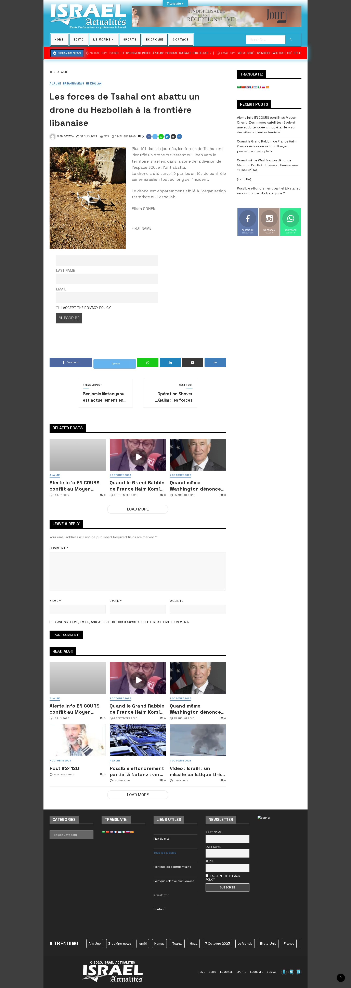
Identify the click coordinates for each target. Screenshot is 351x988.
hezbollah (94, 83)
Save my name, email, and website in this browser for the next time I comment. (122, 622)
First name (214, 832)
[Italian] (259, 87)
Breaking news (73, 83)
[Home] (51, 72)
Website (176, 601)
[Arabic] (239, 87)
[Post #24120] (78, 740)
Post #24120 (64, 768)
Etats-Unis (268, 943)
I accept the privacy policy (86, 308)
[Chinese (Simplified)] (243, 87)
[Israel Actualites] (88, 16)
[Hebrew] (255, 87)
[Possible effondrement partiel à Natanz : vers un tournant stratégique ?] (138, 740)
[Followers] (291, 972)
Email (61, 289)
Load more (138, 509)
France (289, 943)
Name (55, 601)
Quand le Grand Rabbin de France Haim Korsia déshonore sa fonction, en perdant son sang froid (138, 486)
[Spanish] (267, 87)
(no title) (244, 179)
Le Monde (245, 943)
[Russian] (263, 87)
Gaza (193, 943)
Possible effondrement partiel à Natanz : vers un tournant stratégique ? (150, 53)
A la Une (62, 72)
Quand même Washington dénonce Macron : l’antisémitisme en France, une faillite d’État (195, 486)
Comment (59, 548)
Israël (143, 943)
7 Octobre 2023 (120, 475)
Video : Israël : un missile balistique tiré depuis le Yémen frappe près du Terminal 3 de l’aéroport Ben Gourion (197, 771)
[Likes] (284, 972)
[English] (247, 87)
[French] (251, 87)
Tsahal (177, 943)
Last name (65, 270)
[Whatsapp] (298, 972)
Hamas (159, 943)
